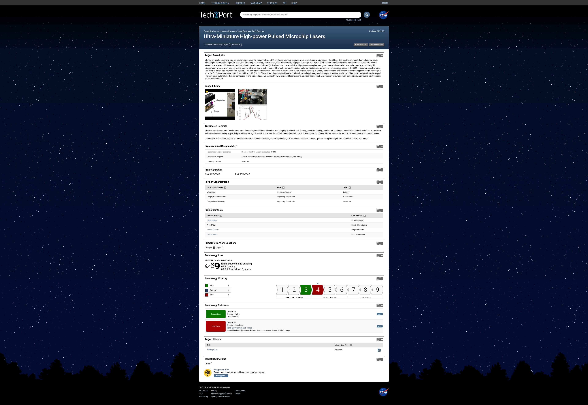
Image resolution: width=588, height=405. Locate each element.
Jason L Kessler (213, 230)
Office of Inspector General (221, 394)
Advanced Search (353, 20)
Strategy (272, 3)
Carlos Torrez (212, 234)
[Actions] (225, 187)
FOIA (201, 394)
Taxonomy (256, 3)
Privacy (214, 391)
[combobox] (300, 15)
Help (294, 3)
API (284, 3)
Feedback (385, 3)
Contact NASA (240, 391)
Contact (237, 394)
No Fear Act (203, 391)
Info (378, 55)
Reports (240, 3)
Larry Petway (212, 220)
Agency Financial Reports (220, 396)
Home (202, 3)
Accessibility (203, 396)
